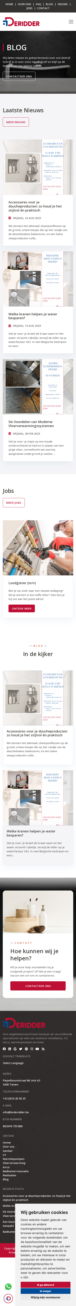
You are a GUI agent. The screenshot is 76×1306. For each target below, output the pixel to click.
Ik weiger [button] (45, 1291)
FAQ (38, 4)
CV (4, 1155)
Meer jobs (13, 502)
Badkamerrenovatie (16, 1171)
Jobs (29, 8)
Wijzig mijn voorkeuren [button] (45, 1297)
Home (7, 1142)
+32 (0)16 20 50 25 (14, 1098)
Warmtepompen (13, 1159)
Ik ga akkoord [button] (45, 1284)
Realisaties (9, 1175)
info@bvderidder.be (16, 1112)
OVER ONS (24, 4)
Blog (49, 4)
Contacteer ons (19, 76)
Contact (43, 8)
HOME (9, 4)
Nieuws (63, 4)
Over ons (8, 1146)
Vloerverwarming (14, 1163)
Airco (6, 1167)
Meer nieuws (15, 122)
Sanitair (8, 1151)
